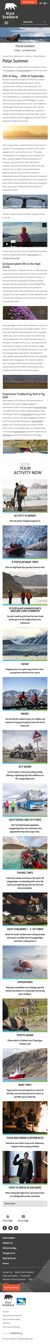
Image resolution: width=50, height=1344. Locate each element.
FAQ (30, 1279)
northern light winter (11, 258)
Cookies (6, 1312)
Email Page (23, 1220)
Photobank (25, 1276)
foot (25, 404)
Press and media (10, 1276)
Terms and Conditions (11, 1327)
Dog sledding (37, 421)
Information (9, 1238)
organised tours (40, 407)
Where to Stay (10, 1248)
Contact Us (7, 1272)
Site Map (6, 1323)
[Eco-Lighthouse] (21, 1302)
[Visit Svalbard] (8, 1301)
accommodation (24, 71)
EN (40, 3)
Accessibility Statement (12, 1315)
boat (32, 404)
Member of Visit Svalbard (14, 1279)
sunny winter (32, 255)
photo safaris (26, 414)
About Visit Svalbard (24, 1272)
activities (10, 71)
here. (39, 435)
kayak (32, 418)
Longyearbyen (20, 432)
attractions (7, 435)
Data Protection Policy (12, 1319)
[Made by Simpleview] (13, 1334)
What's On (8, 1243)
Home (6, 1263)
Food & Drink (9, 1258)
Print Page (8, 1220)
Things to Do (9, 1253)
